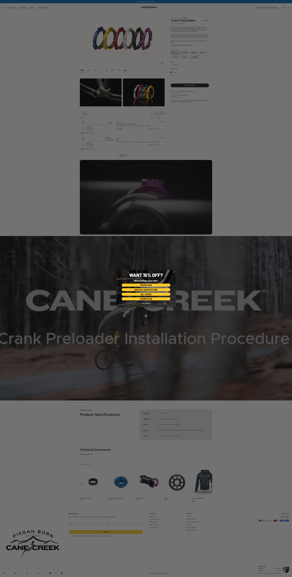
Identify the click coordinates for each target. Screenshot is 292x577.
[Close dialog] (174, 271)
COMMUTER (146, 298)
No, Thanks (146, 303)
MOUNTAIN (146, 285)
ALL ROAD (146, 294)
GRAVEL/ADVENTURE (146, 289)
